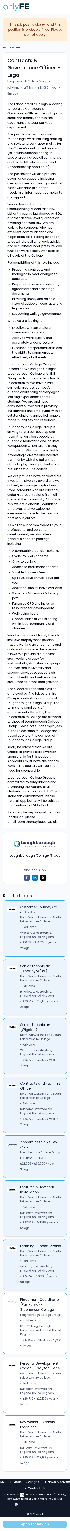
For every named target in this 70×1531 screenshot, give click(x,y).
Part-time (29, 927)
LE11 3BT (29, 88)
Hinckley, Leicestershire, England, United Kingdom (37, 994)
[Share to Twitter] (43, 878)
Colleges (32, 1482)
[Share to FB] (27, 878)
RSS (3, 1482)
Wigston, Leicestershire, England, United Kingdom (37, 935)
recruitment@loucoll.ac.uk (37, 821)
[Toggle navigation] (63, 7)
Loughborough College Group (27, 81)
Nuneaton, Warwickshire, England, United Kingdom (37, 1111)
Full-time (13, 88)
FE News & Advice (56, 1482)
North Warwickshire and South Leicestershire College (40, 919)
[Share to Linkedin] (35, 878)
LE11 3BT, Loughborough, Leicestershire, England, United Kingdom (40, 1330)
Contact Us (36, 1488)
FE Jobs (16, 1482)
